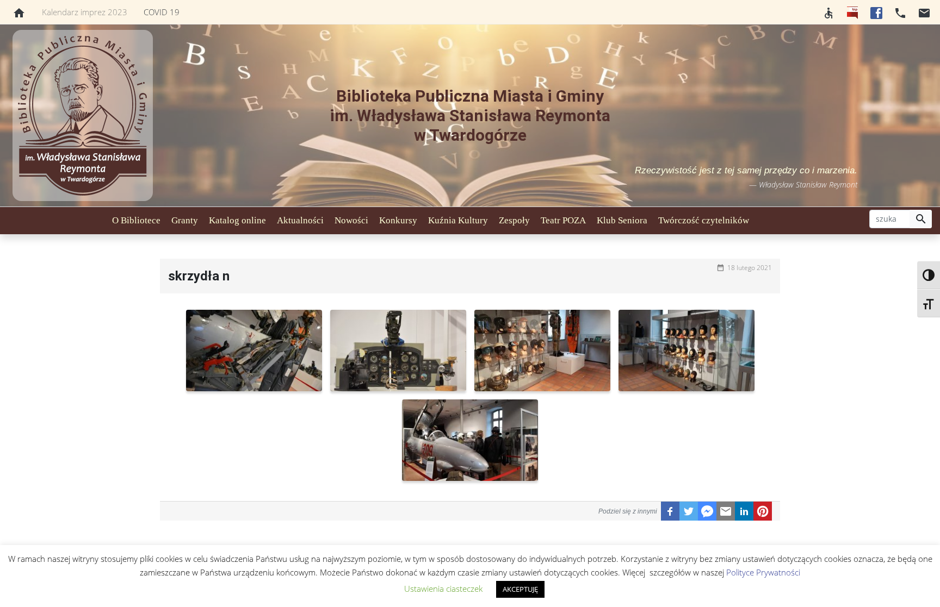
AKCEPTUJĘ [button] (520, 589)
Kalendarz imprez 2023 (84, 12)
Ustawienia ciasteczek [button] (443, 588)
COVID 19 (162, 12)
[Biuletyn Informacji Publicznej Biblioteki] (852, 12)
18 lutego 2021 (749, 267)
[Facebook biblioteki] (876, 12)
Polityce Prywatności (763, 572)
